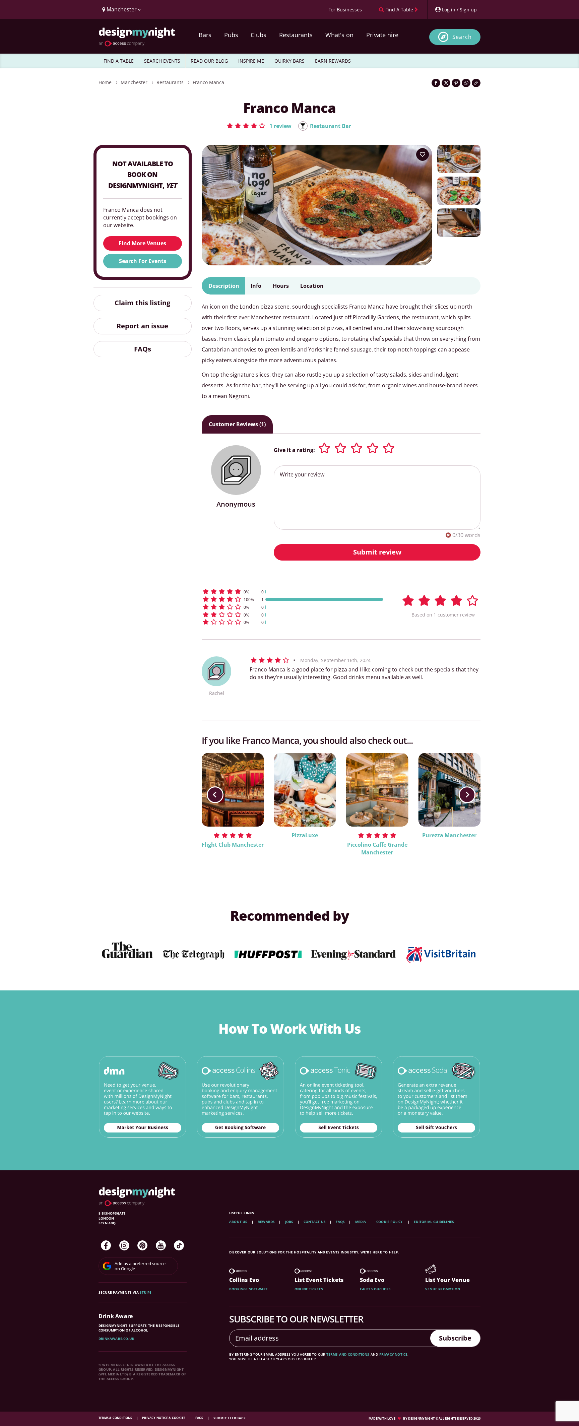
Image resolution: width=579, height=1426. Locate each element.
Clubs (258, 35)
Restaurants (296, 35)
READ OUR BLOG (209, 61)
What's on (339, 35)
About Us (238, 1221)
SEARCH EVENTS (162, 61)
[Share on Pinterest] (456, 83)
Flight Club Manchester (233, 844)
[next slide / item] (467, 794)
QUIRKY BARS (289, 61)
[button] (259, 125)
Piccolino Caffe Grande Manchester (377, 848)
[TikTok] (179, 1245)
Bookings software (248, 1289)
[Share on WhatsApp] (466, 83)
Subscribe (455, 1338)
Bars (205, 35)
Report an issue (142, 325)
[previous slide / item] (215, 794)
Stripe (145, 1292)
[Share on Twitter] (446, 83)
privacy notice (393, 1354)
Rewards (266, 1221)
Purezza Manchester (449, 835)
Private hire (382, 35)
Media (360, 1221)
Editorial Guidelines (434, 1221)
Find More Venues (142, 243)
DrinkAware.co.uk (116, 1338)
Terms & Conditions (116, 1418)
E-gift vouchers (375, 1289)
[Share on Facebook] (436, 83)
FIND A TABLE (119, 61)
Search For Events (142, 261)
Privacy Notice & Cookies (164, 1418)
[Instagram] (124, 1245)
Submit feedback (229, 1418)
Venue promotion (442, 1289)
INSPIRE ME (251, 61)
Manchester (134, 82)
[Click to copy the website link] (476, 83)
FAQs (142, 348)
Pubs (231, 35)
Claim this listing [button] (142, 302)
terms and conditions (348, 1354)
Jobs (289, 1221)
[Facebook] (106, 1245)
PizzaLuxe (305, 835)
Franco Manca (208, 82)
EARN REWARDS (333, 61)
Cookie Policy (390, 1221)
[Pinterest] (142, 1245)
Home (105, 82)
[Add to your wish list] (422, 154)
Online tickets (309, 1289)
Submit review (377, 552)
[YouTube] (161, 1245)
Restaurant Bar (330, 126)
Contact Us (315, 1221)
